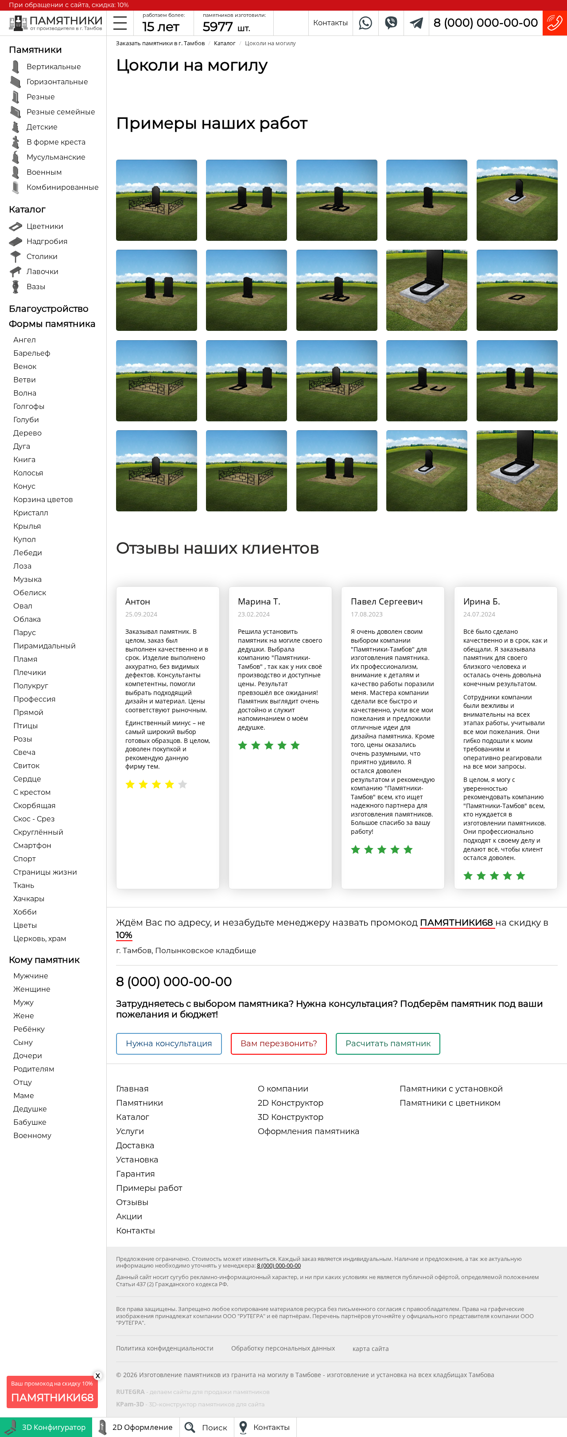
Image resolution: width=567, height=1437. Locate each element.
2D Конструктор (290, 1103)
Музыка (27, 579)
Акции (129, 1216)
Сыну (23, 1042)
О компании (283, 1089)
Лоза (22, 566)
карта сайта (371, 1348)
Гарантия (135, 1174)
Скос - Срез (34, 819)
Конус (24, 486)
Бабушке (30, 1122)
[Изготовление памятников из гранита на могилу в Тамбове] (55, 22)
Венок (24, 366)
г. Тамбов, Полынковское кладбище (186, 950)
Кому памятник (44, 959)
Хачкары (29, 899)
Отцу (22, 1082)
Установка (137, 1160)
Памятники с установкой (451, 1089)
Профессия (34, 699)
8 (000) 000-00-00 (486, 22)
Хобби (25, 912)
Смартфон (32, 845)
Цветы (25, 925)
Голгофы (29, 406)
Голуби (26, 420)
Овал (22, 606)
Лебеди (27, 553)
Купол (24, 539)
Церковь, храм (39, 938)
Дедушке (30, 1109)
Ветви (24, 380)
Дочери (27, 1056)
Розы (22, 739)
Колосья (28, 473)
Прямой (28, 712)
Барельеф (31, 353)
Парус (24, 632)
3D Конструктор (290, 1117)
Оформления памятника (309, 1131)
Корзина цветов (43, 499)
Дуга (21, 446)
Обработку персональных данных (283, 1348)
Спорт (24, 859)
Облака (27, 619)
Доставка (135, 1145)
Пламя (25, 659)
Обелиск (29, 593)
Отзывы (132, 1202)
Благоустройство (49, 308)
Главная (132, 1089)
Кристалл (30, 513)
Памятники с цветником (450, 1103)
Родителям (33, 1069)
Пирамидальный (44, 646)
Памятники (35, 49)
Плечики (29, 672)
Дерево (27, 433)
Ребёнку (29, 1029)
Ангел (24, 340)
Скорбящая (34, 805)
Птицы (25, 726)
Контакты (135, 1231)
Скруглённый (38, 832)
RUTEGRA (193, 1391)
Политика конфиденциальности (165, 1348)
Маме (23, 1095)
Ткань (23, 885)
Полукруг (30, 686)
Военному (32, 1135)
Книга (24, 459)
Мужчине (30, 976)
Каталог (27, 209)
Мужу (23, 1002)
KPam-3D (190, 1404)
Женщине (31, 989)
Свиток (26, 766)
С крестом (32, 792)
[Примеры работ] (156, 199)
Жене (23, 1016)
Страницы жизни (45, 872)
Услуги (130, 1131)
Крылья (27, 526)
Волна (24, 393)
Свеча (24, 752)
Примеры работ (149, 1188)
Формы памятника (52, 323)
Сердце (27, 779)
